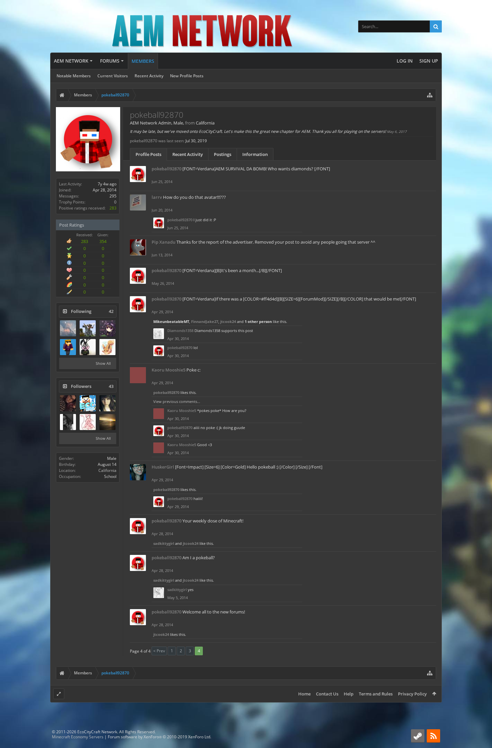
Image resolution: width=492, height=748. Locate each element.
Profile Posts (148, 154)
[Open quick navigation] (430, 95)
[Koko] (68, 422)
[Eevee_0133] (107, 347)
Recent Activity (149, 76)
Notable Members (74, 76)
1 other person (258, 321)
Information (255, 154)
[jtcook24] (88, 403)
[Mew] (88, 422)
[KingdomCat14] (107, 422)
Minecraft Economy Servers (77, 737)
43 (111, 386)
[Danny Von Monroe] (68, 403)
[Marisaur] (107, 403)
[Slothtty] (68, 328)
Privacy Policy (412, 694)
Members (143, 61)
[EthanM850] (68, 347)
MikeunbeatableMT (171, 321)
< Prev (159, 651)
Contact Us (327, 694)
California (107, 470)
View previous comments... (176, 401)
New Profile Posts (186, 76)
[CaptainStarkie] (88, 347)
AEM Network (71, 61)
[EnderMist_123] (107, 328)
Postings (222, 154)
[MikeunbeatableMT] (88, 328)
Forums (109, 61)
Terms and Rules (376, 694)
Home (304, 694)
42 (111, 311)
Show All (103, 363)
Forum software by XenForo (159, 737)
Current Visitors (112, 76)
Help (348, 694)
